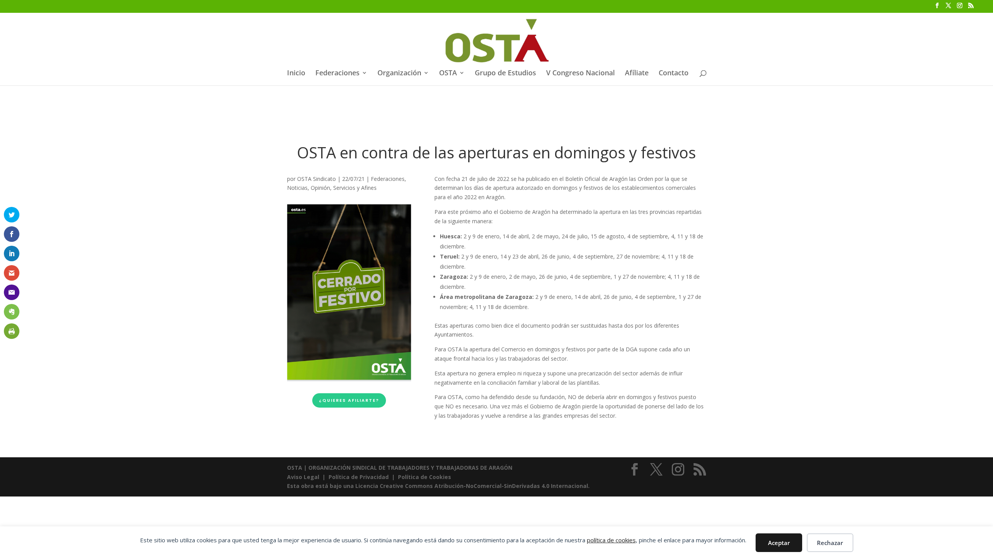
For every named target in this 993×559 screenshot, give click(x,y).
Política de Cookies (424, 477)
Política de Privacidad (359, 477)
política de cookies (611, 540)
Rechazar (830, 543)
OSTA (448, 73)
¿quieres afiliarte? (349, 400)
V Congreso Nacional (580, 73)
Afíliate (637, 73)
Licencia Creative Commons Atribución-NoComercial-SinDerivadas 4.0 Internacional (471, 486)
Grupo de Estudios (505, 73)
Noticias (297, 187)
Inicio (296, 73)
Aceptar (779, 543)
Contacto (674, 73)
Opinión (320, 187)
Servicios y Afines (355, 187)
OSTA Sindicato (316, 178)
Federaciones (337, 73)
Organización (399, 73)
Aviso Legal (304, 477)
